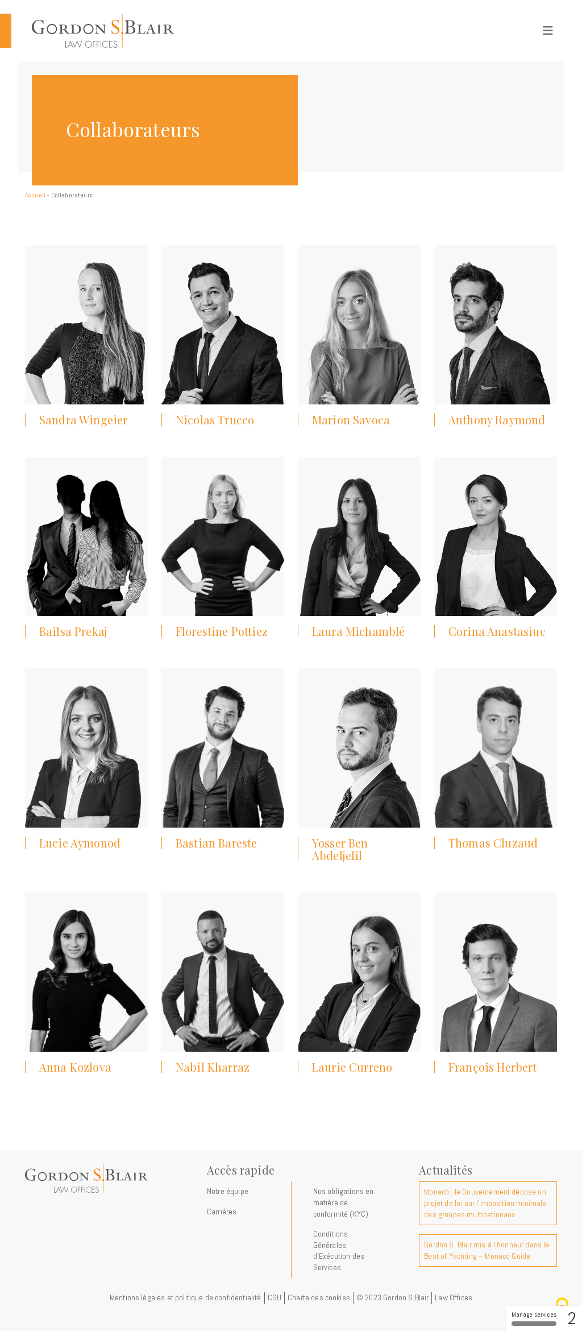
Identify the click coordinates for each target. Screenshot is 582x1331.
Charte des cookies (319, 1297)
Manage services (534, 1314)
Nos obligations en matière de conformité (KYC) (343, 1202)
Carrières (221, 1211)
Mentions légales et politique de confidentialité (185, 1297)
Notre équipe (227, 1191)
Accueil (35, 195)
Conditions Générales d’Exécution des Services (338, 1250)
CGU (274, 1297)
